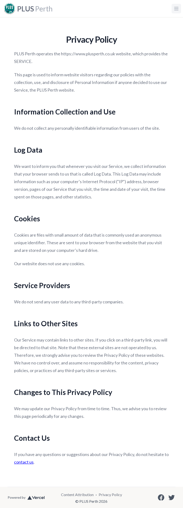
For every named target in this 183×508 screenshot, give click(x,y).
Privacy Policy (110, 494)
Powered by (16, 497)
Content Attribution (77, 494)
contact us (24, 462)
